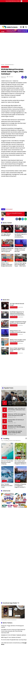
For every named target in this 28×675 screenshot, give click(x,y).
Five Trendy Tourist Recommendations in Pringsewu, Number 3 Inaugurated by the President (20, 462)
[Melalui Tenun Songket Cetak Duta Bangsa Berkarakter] (7, 258)
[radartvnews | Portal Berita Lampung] (9, 27)
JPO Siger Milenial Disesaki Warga (6, 234)
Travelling (4, 457)
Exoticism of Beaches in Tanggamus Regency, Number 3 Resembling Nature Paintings (20, 486)
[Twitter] (19, 219)
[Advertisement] (14, 9)
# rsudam (9, 209)
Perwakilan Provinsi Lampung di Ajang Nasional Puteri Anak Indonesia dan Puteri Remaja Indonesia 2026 (13, 631)
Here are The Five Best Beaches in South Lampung (7, 462)
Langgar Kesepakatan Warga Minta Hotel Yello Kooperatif (7, 250)
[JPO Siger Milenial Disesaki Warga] (7, 229)
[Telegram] (22, 219)
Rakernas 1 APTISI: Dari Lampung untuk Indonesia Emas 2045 (16, 414)
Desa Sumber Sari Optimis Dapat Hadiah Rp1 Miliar (15, 432)
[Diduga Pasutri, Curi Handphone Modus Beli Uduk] (21, 243)
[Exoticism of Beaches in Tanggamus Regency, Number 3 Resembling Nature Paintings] (21, 474)
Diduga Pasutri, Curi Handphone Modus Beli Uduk (20, 250)
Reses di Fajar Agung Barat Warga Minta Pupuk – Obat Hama (20, 264)
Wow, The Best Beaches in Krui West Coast (6, 486)
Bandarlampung (5, 66)
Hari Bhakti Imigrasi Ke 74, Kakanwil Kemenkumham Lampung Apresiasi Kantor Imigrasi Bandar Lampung (21, 235)
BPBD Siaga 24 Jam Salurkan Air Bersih (11, 637)
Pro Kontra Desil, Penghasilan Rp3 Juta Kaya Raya (14, 639)
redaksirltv (3, 76)
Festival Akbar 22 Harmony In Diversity (16, 420)
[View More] (26, 438)
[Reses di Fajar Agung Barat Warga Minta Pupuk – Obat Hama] (21, 258)
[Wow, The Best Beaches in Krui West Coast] (7, 474)
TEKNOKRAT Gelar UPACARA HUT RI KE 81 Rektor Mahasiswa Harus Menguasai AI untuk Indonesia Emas (17, 409)
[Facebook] (17, 219)
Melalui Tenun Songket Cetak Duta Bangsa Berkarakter (6, 264)
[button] (21, 27)
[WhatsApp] (25, 219)
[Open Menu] (23, 27)
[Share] (25, 77)
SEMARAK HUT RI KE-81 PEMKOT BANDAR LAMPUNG (13, 635)
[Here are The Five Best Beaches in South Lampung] (7, 451)
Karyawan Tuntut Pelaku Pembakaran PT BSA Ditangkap (16, 426)
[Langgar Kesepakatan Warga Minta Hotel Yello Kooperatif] (7, 243)
